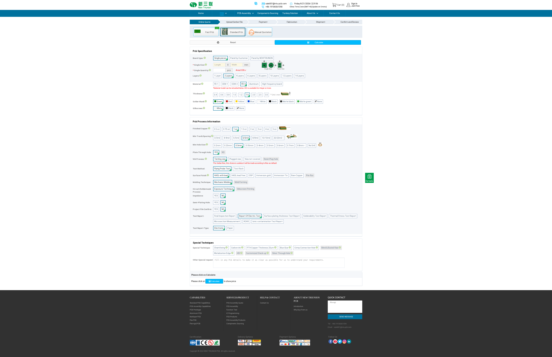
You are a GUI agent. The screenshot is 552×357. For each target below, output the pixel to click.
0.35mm (249, 145)
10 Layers (274, 76)
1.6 (247, 95)
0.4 (215, 95)
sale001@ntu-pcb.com (342, 327)
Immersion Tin (281, 175)
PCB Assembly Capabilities (200, 306)
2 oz (252, 129)
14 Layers (299, 76)
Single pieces (220, 58)
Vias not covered (252, 159)
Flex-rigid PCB (195, 324)
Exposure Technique (223, 189)
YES (216, 152)
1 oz (235, 129)
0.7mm (290, 145)
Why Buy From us (300, 310)
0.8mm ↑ (301, 145)
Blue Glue (284, 248)
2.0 (253, 95)
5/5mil (236, 138)
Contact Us (334, 13)
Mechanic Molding (222, 182)
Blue (252, 101)
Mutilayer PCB (195, 317)
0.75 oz (226, 129)
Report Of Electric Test (249, 216)
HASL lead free (238, 175)
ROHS (246, 221)
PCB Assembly (244, 13)
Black (274, 101)
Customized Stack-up (256, 253)
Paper (230, 228)
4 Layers (240, 76)
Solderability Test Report (314, 216)
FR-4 (243, 84)
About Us (311, 13)
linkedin (349, 341)
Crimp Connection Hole (305, 248)
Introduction (298, 306)
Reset (233, 42)
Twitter (340, 341)
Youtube (335, 341)
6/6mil (246, 138)
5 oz (275, 129)
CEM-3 (235, 84)
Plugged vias (235, 159)
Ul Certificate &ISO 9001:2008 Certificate (208, 342)
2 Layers (228, 76)
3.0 (266, 95)
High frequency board (272, 84)
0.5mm (270, 145)
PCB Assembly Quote (234, 303)
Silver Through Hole (281, 253)
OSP (251, 175)
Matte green (305, 101)
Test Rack (239, 169)
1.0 (234, 95)
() (340, 5)
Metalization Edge (222, 253)
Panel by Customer (239, 58)
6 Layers (251, 76)
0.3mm (239, 145)
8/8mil (255, 138)
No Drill (312, 145)
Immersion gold (263, 175)
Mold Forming (241, 182)
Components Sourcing (267, 13)
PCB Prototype (195, 310)
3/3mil (217, 138)
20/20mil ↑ (278, 138)
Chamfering (220, 248)
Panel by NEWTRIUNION (262, 58)
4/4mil (227, 138)
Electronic (219, 228)
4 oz (267, 129)
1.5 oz (244, 129)
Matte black (288, 101)
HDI (238, 253)
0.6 (222, 95)
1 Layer (217, 76)
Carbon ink (236, 248)
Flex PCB (193, 320)
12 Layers (287, 76)
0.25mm (228, 145)
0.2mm (217, 145)
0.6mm (280, 145)
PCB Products (231, 317)
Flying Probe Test (222, 169)
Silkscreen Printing (245, 189)
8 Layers (263, 76)
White (263, 101)
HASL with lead (221, 175)
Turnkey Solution (290, 13)
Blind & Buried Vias (330, 248)
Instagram (344, 341)
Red (230, 101)
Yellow (241, 101)
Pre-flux (309, 175)
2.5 (260, 95)
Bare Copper (297, 175)
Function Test (231, 310)
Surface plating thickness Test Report (282, 216)
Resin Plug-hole (271, 159)
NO (223, 152)
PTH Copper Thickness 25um (260, 248)
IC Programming (232, 313)
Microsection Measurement (227, 221)
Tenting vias (220, 159)
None (319, 101)
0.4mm (260, 145)
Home (201, 13)
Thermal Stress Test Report (343, 216)
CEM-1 (225, 84)
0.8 (228, 95)
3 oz (260, 129)
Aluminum (254, 84)
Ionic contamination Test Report (268, 221)
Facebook (330, 341)
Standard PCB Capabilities (200, 303)
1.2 (240, 95)
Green (219, 101)
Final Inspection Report (224, 216)
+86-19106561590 (339, 324)
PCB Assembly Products (235, 320)
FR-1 (216, 84)
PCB (222, 13)
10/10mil (266, 138)
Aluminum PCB (196, 313)
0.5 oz (217, 129)
